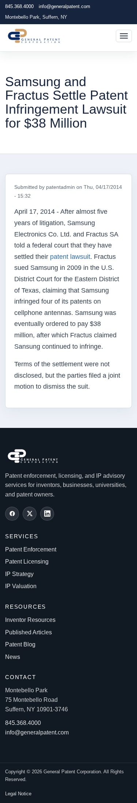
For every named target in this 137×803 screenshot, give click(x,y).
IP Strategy (19, 574)
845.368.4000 (19, 6)
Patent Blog (20, 644)
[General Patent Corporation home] (37, 36)
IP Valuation (21, 586)
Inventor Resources (30, 620)
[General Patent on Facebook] (12, 514)
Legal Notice (18, 793)
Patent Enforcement (30, 549)
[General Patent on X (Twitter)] (30, 514)
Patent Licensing (27, 561)
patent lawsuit (70, 256)
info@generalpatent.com (64, 6)
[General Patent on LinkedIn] (47, 514)
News (12, 657)
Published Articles (28, 632)
